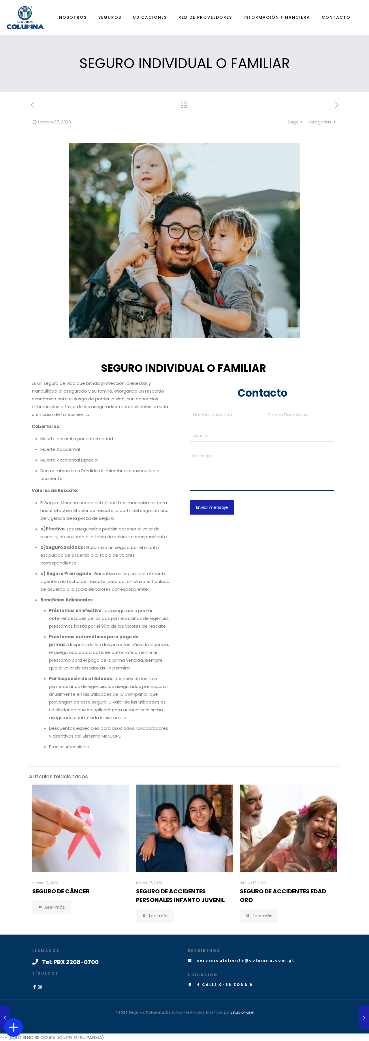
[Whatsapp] (13, 1009)
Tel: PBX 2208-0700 (70, 962)
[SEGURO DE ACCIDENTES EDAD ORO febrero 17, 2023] (364, 1017)
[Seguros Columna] (25, 17)
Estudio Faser (242, 1012)
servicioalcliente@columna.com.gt (246, 960)
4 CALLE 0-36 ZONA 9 (225, 984)
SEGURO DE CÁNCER (61, 891)
